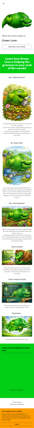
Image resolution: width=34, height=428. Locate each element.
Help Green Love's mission (16, 47)
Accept (17, 424)
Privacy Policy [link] (16, 402)
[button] (4, 3)
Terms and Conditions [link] (17, 404)
